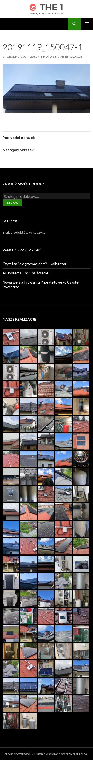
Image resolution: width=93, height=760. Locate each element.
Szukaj (12, 202)
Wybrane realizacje (66, 57)
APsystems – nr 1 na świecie (25, 273)
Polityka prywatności (16, 754)
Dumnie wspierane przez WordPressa (60, 754)
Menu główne (87, 24)
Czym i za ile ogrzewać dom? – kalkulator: (35, 263)
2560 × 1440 (39, 57)
